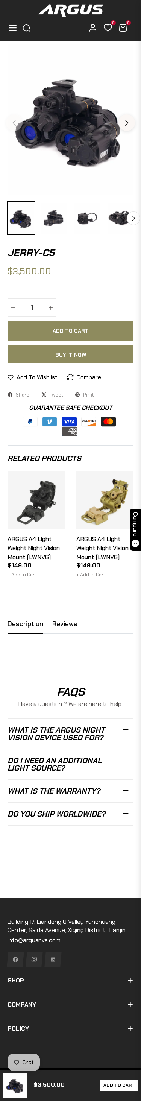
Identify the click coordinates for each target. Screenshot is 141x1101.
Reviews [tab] (64, 624)
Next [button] (126, 122)
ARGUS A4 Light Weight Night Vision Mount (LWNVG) (34, 548)
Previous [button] (14, 122)
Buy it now (70, 354)
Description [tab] (25, 624)
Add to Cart (119, 1085)
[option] (70, 119)
